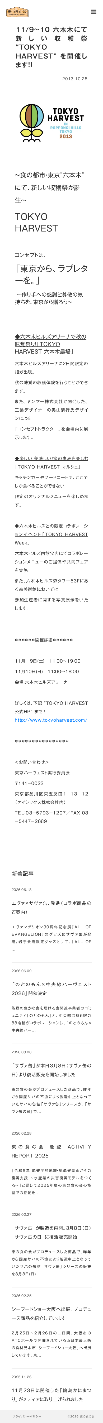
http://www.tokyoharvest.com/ (51, 720)
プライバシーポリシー (26, 1416)
